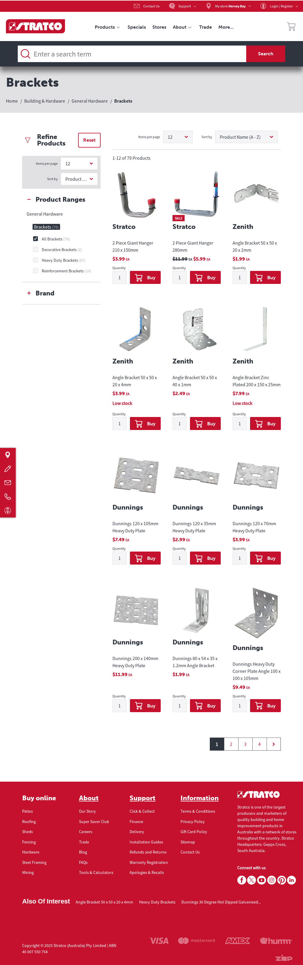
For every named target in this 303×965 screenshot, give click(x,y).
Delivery (137, 831)
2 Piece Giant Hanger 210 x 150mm (132, 246)
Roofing (29, 821)
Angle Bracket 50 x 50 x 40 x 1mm (195, 380)
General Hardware (45, 214)
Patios (27, 811)
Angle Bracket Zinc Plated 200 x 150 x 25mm (257, 380)
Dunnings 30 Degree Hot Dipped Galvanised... (221, 902)
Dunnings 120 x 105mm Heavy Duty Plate (135, 527)
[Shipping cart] (291, 27)
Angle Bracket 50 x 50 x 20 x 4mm (134, 380)
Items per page (47, 163)
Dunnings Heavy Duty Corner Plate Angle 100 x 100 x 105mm (257, 671)
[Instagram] (271, 880)
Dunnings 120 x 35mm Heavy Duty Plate (194, 527)
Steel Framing (34, 862)
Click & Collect (142, 811)
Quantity (119, 268)
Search (265, 53)
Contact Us (190, 852)
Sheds (27, 831)
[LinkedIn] (291, 880)
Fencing (29, 842)
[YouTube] (261, 880)
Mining (28, 872)
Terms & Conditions (197, 811)
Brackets (46, 227)
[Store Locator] (8, 455)
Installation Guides (146, 842)
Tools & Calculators (96, 872)
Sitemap (187, 842)
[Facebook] (241, 880)
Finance (136, 821)
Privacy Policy (192, 821)
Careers (85, 831)
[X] (251, 880)
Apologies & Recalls (147, 872)
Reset (89, 140)
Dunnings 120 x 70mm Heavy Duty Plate (254, 527)
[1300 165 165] (8, 496)
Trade (84, 842)
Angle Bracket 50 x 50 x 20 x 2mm (255, 246)
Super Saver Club (94, 821)
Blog (83, 852)
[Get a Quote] (8, 469)
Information (199, 798)
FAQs (83, 862)
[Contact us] (8, 482)
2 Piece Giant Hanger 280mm (193, 246)
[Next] (274, 744)
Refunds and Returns (148, 852)
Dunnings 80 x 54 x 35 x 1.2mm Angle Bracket (195, 661)
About (89, 798)
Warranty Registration (149, 862)
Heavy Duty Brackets (157, 902)
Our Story (87, 811)
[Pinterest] (281, 880)
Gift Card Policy (193, 831)
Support (142, 798)
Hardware (30, 852)
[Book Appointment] (8, 510)
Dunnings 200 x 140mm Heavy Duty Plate (135, 661)
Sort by (52, 179)
